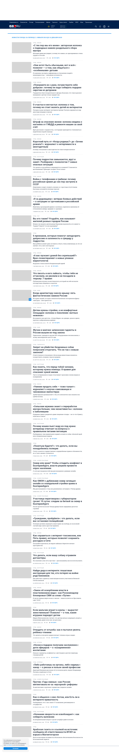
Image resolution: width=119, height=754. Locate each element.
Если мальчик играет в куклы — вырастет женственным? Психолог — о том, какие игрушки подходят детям (55, 613)
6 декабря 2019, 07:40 (39, 134)
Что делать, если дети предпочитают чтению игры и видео (54, 635)
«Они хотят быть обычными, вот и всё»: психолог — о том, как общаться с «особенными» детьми (54, 68)
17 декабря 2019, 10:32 (39, 97)
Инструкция (40, 156)
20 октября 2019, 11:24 (39, 248)
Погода (31, 22)
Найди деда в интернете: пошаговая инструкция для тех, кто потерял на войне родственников (55, 573)
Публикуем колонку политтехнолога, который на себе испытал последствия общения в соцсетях (55, 282)
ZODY (76, 22)
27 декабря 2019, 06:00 (39, 77)
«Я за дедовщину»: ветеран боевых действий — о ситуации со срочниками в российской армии (57, 201)
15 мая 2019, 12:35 (37, 491)
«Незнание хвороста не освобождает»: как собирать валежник (56, 715)
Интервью (39, 662)
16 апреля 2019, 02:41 (38, 583)
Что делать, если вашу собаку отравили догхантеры (54, 556)
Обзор (38, 290)
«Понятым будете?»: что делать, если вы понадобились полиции (55, 447)
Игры (81, 22)
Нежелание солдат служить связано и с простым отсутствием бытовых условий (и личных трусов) (55, 188)
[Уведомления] (100, 26)
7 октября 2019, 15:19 (38, 266)
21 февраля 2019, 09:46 (39, 674)
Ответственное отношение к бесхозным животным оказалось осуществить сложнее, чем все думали (55, 356)
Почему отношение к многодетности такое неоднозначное (54, 149)
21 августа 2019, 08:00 (39, 340)
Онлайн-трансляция (42, 460)
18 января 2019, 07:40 (38, 742)
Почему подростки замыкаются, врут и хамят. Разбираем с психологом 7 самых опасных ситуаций (55, 162)
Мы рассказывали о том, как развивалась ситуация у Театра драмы (56, 489)
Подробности (41, 344)
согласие (9, 745)
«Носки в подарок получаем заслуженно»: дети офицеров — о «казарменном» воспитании (56, 647)
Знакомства (23, 22)
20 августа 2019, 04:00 (39, 359)
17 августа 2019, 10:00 (39, 379)
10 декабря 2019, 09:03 (39, 114)
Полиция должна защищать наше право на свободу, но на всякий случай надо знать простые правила (56, 525)
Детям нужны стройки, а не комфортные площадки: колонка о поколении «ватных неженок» (55, 313)
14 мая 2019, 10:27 (37, 528)
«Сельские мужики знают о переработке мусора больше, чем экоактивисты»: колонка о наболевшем (57, 409)
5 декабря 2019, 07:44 (39, 152)
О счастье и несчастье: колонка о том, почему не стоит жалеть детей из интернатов (57, 106)
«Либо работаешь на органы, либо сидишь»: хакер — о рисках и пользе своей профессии (57, 666)
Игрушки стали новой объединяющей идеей (49, 263)
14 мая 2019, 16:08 (37, 511)
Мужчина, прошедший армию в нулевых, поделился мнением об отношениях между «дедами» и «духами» (56, 208)
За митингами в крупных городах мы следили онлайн (52, 687)
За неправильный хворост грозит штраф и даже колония (53, 720)
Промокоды (88, 22)
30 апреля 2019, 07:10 (38, 563)
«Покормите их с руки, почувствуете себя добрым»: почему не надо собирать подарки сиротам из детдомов (57, 87)
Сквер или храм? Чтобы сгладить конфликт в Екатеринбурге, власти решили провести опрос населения (57, 466)
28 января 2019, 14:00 (38, 707)
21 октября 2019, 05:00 (39, 228)
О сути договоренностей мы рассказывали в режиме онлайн (54, 471)
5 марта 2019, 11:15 (38, 622)
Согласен (15, 748)
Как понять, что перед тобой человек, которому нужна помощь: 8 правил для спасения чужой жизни (54, 369)
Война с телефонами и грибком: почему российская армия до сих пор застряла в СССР (55, 182)
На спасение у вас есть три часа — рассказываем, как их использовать (57, 561)
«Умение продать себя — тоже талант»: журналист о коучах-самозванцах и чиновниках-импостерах (54, 389)
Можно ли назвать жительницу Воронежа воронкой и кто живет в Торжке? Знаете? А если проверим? (56, 225)
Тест (38, 216)
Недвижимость (13, 22)
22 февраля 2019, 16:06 (39, 657)
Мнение (39, 42)
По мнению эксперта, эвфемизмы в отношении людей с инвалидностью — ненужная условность (53, 74)
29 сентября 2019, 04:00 (39, 303)
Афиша (48, 22)
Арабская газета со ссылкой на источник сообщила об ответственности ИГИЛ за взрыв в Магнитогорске (55, 732)
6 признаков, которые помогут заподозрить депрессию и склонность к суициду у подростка (56, 238)
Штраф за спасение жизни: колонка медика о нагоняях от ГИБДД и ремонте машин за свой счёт (57, 124)
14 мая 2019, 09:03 (37, 548)
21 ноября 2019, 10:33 (38, 191)
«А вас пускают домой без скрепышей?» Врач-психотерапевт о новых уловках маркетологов (55, 258)
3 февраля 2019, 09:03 (39, 690)
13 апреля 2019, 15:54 (38, 603)
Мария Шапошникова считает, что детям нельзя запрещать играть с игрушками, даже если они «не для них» (57, 619)
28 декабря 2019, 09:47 (39, 58)
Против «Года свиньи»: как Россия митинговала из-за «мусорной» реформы (55, 683)
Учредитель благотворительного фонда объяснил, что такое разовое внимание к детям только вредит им (57, 94)
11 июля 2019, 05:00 (38, 399)
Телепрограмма (39, 22)
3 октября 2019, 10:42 (38, 286)
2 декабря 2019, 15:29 (38, 172)
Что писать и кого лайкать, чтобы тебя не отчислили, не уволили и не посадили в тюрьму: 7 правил (55, 276)
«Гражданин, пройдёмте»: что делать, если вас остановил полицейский (56, 519)
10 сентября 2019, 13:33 (39, 323)
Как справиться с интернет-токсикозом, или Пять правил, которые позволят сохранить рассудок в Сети (57, 538)
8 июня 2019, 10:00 (38, 438)
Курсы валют (63, 22)
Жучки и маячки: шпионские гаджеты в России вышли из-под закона (54, 331)
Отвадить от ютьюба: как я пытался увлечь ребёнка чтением (56, 631)
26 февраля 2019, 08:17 (39, 637)
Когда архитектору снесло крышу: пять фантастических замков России (54, 294)
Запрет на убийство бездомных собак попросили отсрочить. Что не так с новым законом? (56, 350)
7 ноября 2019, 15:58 (38, 211)
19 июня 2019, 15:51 (38, 419)
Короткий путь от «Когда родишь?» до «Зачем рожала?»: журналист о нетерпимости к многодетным (58, 144)
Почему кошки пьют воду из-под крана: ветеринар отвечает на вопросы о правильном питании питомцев (54, 429)
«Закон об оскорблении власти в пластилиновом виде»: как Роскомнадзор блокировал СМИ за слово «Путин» (55, 593)
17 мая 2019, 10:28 (37, 456)
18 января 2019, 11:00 (38, 722)
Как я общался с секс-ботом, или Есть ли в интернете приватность (56, 698)
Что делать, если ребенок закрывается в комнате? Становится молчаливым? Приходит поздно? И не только (55, 168)
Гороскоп (55, 22)
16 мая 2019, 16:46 (37, 473)
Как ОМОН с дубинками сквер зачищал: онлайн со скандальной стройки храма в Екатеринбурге (55, 483)
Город (34, 42)
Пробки (71, 22)
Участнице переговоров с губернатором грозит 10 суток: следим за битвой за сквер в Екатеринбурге (57, 501)
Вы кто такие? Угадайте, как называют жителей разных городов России (54, 220)
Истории (39, 642)
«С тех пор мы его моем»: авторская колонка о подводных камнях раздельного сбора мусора (57, 48)
